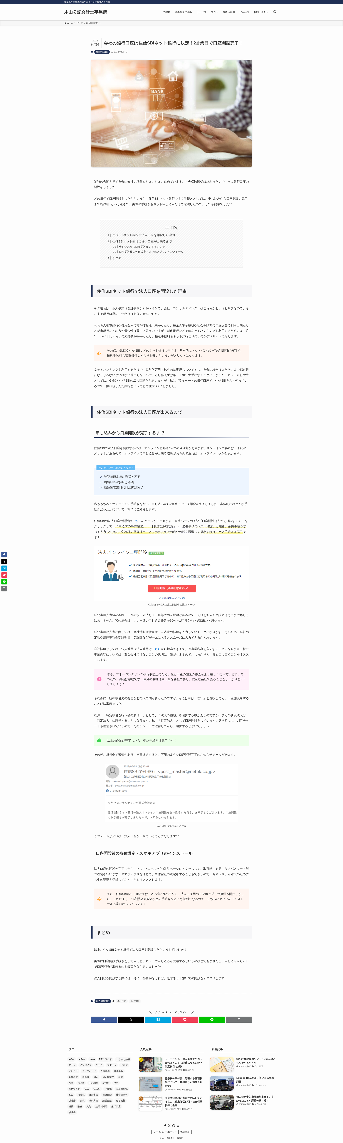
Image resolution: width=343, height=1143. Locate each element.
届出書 (81, 1083)
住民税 (85, 1077)
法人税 (96, 1088)
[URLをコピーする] (239, 1020)
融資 (80, 1106)
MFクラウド (105, 1059)
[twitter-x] (169, 1125)
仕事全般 (118, 1071)
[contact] (178, 1125)
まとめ (116, 258)
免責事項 (185, 1132)
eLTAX (82, 1059)
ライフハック (89, 1071)
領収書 (72, 1112)
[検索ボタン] (275, 12)
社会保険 (107, 1094)
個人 (95, 1077)
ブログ (124, 1065)
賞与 (88, 1106)
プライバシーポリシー (165, 1132)
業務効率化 (74, 1088)
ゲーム (99, 1065)
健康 (120, 1077)
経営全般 (107, 1100)
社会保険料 (122, 1094)
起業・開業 (101, 1106)
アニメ (72, 1065)
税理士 (72, 1100)
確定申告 (93, 1094)
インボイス (85, 1065)
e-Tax (71, 1059)
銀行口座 (135, 1001)
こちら (136, 521)
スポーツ (111, 1065)
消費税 (108, 1088)
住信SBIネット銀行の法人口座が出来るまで (142, 241)
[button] (104, 1020)
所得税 (105, 1083)
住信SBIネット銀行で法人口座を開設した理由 (143, 235)
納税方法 (93, 1100)
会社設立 (121, 1001)
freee (92, 1059)
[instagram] (173, 1125)
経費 (71, 1106)
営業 (71, 1083)
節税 (82, 1100)
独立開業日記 (102, 52)
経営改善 (120, 1100)
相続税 (81, 1094)
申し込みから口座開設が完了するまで (142, 246)
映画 (116, 1083)
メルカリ (73, 1071)
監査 (71, 1094)
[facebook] (165, 1125)
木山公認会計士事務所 (85, 12)
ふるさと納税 (123, 1059)
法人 (86, 1088)
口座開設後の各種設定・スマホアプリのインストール (151, 251)
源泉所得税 (122, 1088)
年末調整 (93, 1083)
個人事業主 (108, 1077)
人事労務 (105, 1071)
